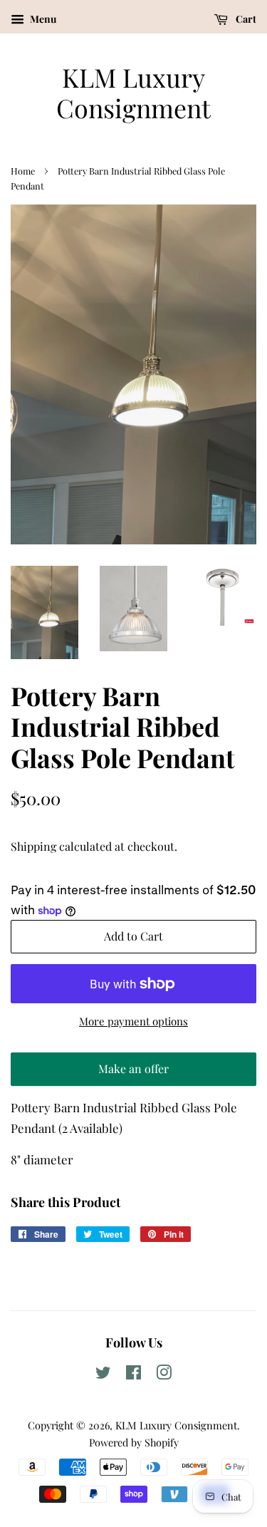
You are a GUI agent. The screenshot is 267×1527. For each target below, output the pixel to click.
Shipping (33, 846)
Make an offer (134, 1073)
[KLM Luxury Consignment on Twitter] (103, 1374)
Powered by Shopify (134, 1442)
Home (23, 171)
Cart (245, 19)
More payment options (133, 1021)
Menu (42, 19)
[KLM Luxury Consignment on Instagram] (164, 1374)
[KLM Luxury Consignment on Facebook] (133, 1374)
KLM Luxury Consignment (133, 92)
